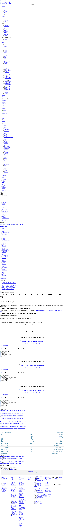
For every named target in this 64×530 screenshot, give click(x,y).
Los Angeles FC (7, 83)
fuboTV (20, 491)
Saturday (5, 11)
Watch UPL (6, 172)
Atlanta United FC (8, 77)
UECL (3, 182)
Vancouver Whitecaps (13, 503)
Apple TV (5, 135)
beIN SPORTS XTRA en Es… (7, 253)
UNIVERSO (6, 143)
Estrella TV (6, 155)
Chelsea (5, 47)
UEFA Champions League (6, 214)
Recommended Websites (47, 485)
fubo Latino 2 (6, 158)
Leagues (3, 16)
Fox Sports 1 (6, 132)
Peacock (5, 145)
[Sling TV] (6, 224)
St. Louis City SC (7, 85)
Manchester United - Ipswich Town (37, 484)
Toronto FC (7, 75)
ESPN (5, 127)
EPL (3, 184)
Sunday (5, 12)
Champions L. (4, 179)
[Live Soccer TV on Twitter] (38, 504)
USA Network (6, 139)
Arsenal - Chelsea (39, 496)
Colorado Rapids (7, 86)
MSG (5, 163)
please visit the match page (15, 357)
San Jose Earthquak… (8, 84)
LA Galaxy (13, 513)
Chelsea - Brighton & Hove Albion (38, 480)
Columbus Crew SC (8, 79)
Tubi (5, 169)
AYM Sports (6, 149)
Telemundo (6, 142)
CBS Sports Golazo (7, 152)
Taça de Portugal (6, 33)
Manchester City (6, 48)
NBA (46, 491)
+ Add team (4, 200)
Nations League (4, 481)
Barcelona (5, 52)
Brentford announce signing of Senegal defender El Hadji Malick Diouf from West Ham (12, 461)
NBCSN (5, 141)
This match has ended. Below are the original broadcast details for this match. (32, 343)
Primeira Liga (4, 220)
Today (5, 9)
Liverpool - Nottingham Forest (37, 479)
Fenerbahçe (6, 62)
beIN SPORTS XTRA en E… (8, 150)
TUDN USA (6, 138)
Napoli (5, 57)
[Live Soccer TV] (3, 0)
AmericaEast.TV (6, 148)
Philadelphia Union (8, 78)
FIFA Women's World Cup (19, 303)
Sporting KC (14, 516)
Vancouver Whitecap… (8, 81)
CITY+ (5, 154)
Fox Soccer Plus (6, 131)
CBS (20, 479)
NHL (50, 491)
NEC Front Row (6, 164)
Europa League (6, 26)
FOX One (5, 157)
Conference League (7, 27)
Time (6, 195)
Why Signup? (15, 467)
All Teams (3, 95)
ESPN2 (5, 130)
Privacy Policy (6, 469)
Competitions (2, 207)
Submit (11, 467)
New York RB (13, 495)
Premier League (6, 28)
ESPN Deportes (21, 484)
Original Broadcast (5, 345)
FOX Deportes (21, 497)
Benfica (5, 58)
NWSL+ (5, 165)
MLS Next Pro (6, 162)
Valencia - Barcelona (40, 495)
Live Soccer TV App (48, 478)
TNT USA (5, 168)
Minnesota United (14, 511)
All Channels (4, 175)
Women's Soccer (47, 477)
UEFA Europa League (5, 218)
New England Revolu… (8, 70)
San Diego (13, 512)
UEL (3, 180)
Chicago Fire (7, 69)
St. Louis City (13, 508)
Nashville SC (13, 489)
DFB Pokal (6, 34)
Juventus (5, 54)
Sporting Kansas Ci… (8, 93)
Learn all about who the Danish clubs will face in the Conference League (10, 463)
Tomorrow (5, 10)
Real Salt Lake (7, 87)
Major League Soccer (5, 211)
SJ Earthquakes (13, 506)
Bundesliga (6, 31)
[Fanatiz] (17, 224)
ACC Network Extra (7, 146)
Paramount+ (6, 136)
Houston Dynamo (7, 82)
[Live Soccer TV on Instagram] (38, 505)
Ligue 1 (5, 32)
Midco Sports (4, 264)
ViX (4, 171)
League (2, 195)
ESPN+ (5, 133)
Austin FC (6, 92)
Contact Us (46, 488)
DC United (6, 76)
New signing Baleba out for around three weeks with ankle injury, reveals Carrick (12, 456)
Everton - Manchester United (37, 494)
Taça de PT (4, 189)
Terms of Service (12, 469)
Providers (46, 483)
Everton (5, 51)
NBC (5, 128)
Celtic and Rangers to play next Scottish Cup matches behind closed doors (11, 458)
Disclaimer (46, 481)
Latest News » (2, 454)
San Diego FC (7, 90)
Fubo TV (29, 478)
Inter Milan (5, 55)
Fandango (20, 510)
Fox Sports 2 (6, 134)
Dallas (12, 507)
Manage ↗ (4, 198)
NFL (47, 491)
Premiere (5, 166)
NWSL (5, 21)
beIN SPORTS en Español (6, 240)
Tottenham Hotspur (7, 50)
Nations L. (3, 181)
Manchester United (7, 49)
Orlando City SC (7, 74)
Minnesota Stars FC (8, 89)
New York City (13, 494)
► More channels (3, 278)
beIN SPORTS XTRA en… (21, 505)
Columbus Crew (14, 502)
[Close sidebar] (0, 291)
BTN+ (5, 151)
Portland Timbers (7, 88)
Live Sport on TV (47, 490)
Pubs (45, 484)
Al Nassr (5, 63)
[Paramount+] (14, 224)
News (3, 177)
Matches (3, 6)
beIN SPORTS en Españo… (8, 137)
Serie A (5, 30)
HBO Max (5, 159)
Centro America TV (7, 153)
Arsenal (5, 46)
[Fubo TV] (2, 224)
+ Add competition (5, 209)
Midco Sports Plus (22, 516)
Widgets (46, 479)
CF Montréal (14, 501)
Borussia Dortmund (7, 60)
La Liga (5, 29)
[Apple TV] (10, 224)
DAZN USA (6, 140)
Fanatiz (5, 125)
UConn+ (5, 170)
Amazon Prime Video (7, 147)
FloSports (5, 156)
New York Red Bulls (8, 73)
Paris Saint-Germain (7, 61)
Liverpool (12, 479)
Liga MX (5, 39)
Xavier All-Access (5, 276)
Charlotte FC (7, 71)
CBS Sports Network (7, 129)
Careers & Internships (48, 482)
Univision (5, 144)
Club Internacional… (8, 68)
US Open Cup (6, 20)
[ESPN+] (21, 224)
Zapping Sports (21, 528)
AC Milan (5, 56)
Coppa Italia (6, 35)
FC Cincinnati (7, 72)
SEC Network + (21, 522)
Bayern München (13, 485)
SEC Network (4, 270)
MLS (3, 477)
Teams (3, 42)
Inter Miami (13, 490)
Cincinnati (12, 493)
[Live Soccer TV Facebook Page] (38, 502)
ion (4, 160)
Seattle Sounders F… (8, 91)
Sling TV (29, 477)
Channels (3, 96)
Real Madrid (13, 482)
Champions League (7, 25)
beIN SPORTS (4, 229)
